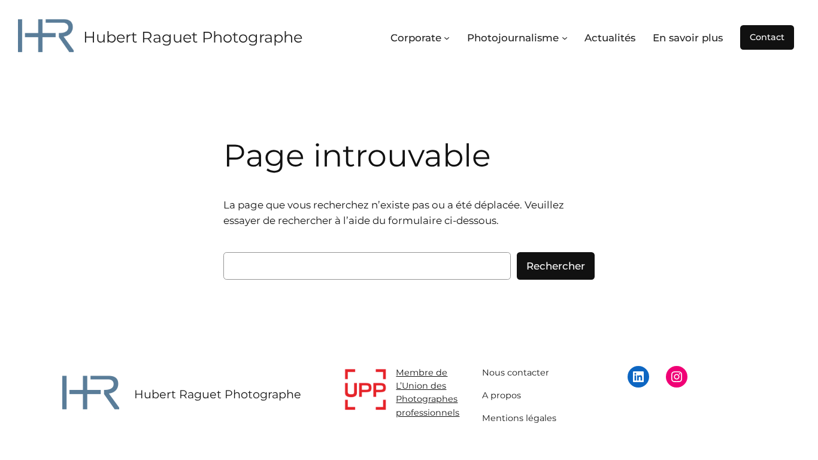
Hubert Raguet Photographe (192, 37)
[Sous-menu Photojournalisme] (565, 38)
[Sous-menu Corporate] (447, 38)
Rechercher (555, 266)
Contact (767, 37)
